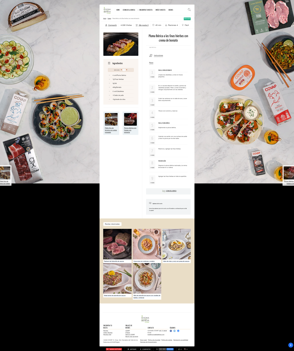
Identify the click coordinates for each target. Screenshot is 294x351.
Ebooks (171, 10)
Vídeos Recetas (107, 332)
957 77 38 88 (163, 331)
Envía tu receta (160, 10)
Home (118, 10)
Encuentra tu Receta (145, 10)
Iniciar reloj (170, 349)
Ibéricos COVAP (130, 334)
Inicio (104, 18)
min (164, 349)
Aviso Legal (143, 340)
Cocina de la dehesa (129, 10)
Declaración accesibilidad (180, 340)
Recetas (105, 331)
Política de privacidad (154, 340)
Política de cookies (166, 340)
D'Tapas (127, 332)
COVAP (127, 331)
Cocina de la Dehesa (171, 191)
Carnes (109, 18)
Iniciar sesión (187, 18)
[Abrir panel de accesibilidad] (290, 345)
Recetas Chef (107, 334)
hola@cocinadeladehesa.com (156, 334)
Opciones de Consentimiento (148, 342)
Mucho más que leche (131, 336)
